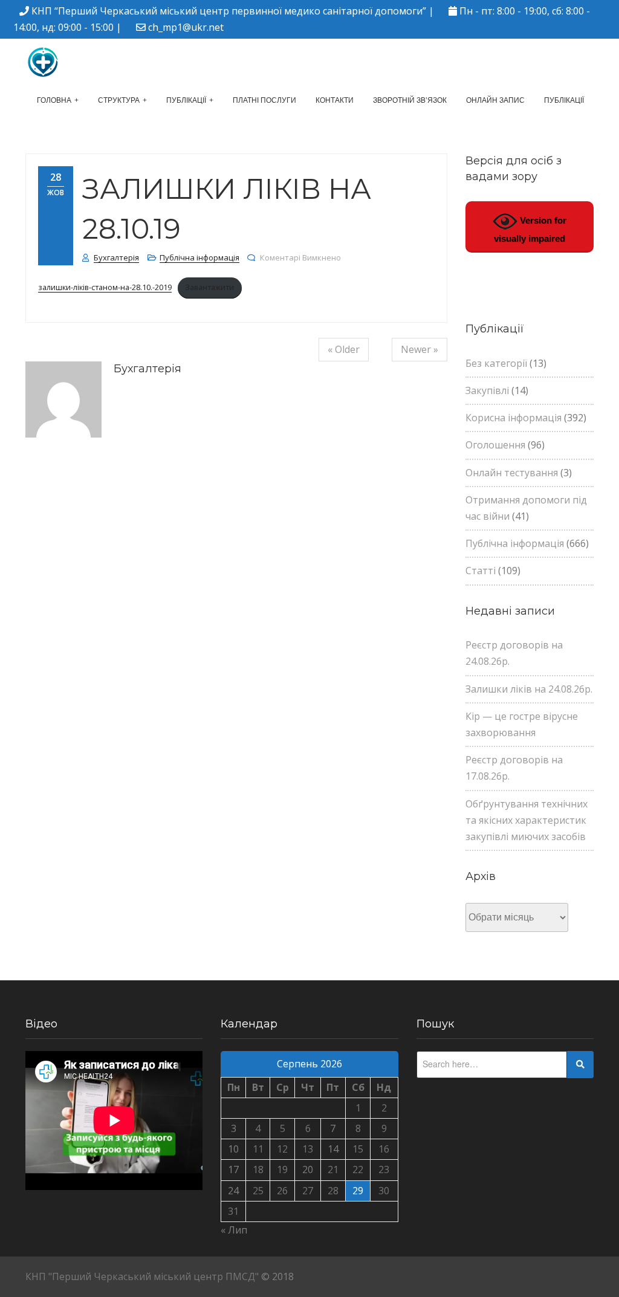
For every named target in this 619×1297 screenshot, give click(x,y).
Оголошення (495, 444)
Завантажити (209, 287)
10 (233, 1149)
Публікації (186, 100)
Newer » (419, 349)
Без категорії (496, 363)
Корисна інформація (513, 417)
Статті (480, 570)
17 (233, 1169)
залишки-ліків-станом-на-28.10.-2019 (105, 287)
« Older (344, 349)
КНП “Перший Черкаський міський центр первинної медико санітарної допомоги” (228, 11)
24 (233, 1190)
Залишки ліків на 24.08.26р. (528, 689)
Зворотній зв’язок (410, 100)
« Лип (234, 1230)
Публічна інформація (199, 257)
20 (307, 1169)
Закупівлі (487, 390)
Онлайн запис (495, 100)
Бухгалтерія (116, 257)
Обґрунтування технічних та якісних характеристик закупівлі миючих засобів (526, 820)
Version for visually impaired (530, 229)
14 (333, 1149)
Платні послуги (264, 100)
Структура (119, 100)
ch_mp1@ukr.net (186, 27)
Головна (54, 100)
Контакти (335, 100)
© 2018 (277, 1276)
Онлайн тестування (511, 472)
